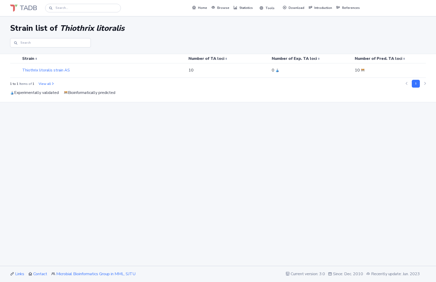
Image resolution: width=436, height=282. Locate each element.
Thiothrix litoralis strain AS (46, 70)
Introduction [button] (323, 8)
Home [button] (202, 8)
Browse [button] (223, 8)
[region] (218, 66)
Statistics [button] (246, 8)
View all (45, 84)
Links (19, 274)
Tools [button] (270, 8)
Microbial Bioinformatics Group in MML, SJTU (95, 274)
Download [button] (296, 8)
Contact (40, 274)
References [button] (351, 8)
